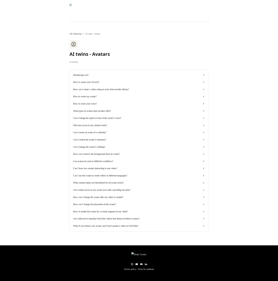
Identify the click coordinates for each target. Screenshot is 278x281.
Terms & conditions (146, 269)
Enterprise (177, 5)
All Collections (76, 34)
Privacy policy (130, 269)
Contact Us (202, 5)
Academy (189, 5)
